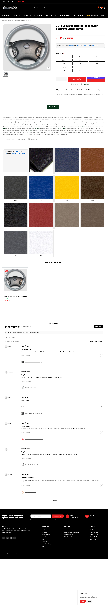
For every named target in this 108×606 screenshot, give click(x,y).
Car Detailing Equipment (95, 537)
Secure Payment (35, 139)
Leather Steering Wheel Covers (92, 94)
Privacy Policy (45, 537)
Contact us (44, 532)
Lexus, (94, 90)
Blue (80, 70)
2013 (60, 94)
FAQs (43, 539)
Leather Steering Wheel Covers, (69, 90)
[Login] (104, 8)
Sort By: (92, 341)
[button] (30, 327)
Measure (37, 128)
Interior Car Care (94, 532)
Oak (80, 63)
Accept (82, 601)
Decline (89, 601)
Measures (71, 45)
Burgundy (64, 67)
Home (5, 20)
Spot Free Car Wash (68, 534)
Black (80, 56)
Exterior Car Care (94, 534)
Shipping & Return (46, 534)
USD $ (102, 15)
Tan (64, 63)
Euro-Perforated (64, 56)
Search (104, 554)
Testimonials (45, 541)
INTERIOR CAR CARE (80, 94)
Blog (43, 546)
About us (44, 530)
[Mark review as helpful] (101, 355)
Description (52, 107)
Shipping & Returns (10, 139)
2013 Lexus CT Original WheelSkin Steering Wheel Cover (15, 296)
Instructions (87, 45)
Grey (80, 60)
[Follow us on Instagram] (11, 538)
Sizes (4, 128)
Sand (97, 63)
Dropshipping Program (47, 544)
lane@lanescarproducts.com (100, 1)
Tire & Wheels (93, 530)
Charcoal (64, 60)
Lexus (102, 94)
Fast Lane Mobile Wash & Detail (71, 532)
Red (80, 67)
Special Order (95, 45)
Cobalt (64, 70)
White (97, 56)
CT (62, 94)
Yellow (97, 67)
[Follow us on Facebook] (3, 538)
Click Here (85, 121)
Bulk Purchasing (67, 530)
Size (78, 45)
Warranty (23, 139)
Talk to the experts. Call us (14, 1)
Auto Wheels (93, 539)
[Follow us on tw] (7, 538)
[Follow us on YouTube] (14, 538)
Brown (97, 60)
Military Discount (68, 537)
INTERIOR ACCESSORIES (69, 94)
